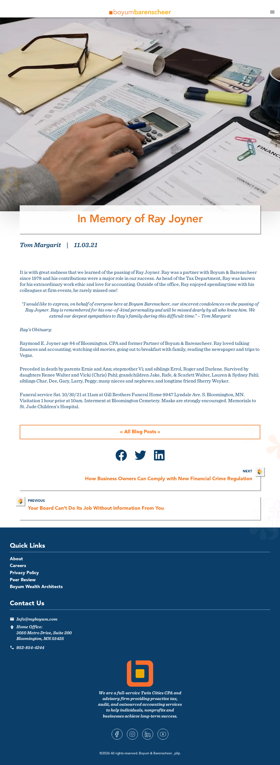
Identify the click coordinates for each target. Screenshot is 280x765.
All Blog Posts (140, 431)
